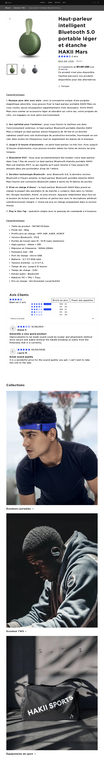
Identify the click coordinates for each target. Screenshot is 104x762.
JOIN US (64, 2)
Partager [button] (65, 86)
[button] (65, 56)
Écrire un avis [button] (60, 300)
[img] (24, 326)
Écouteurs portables (18, 508)
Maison (8, 8)
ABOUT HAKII (57, 2)
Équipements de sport (19, 753)
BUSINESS (50, 2)
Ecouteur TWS (19, 8)
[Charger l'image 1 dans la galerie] (12, 69)
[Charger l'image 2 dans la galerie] (23, 69)
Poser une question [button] (82, 300)
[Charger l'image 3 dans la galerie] (35, 69)
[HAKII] (8, 2)
